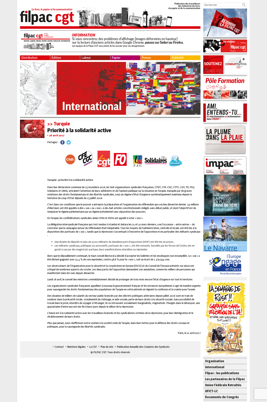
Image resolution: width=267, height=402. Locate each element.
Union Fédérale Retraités (223, 385)
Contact (59, 346)
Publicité (177, 58)
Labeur (86, 58)
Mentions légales (76, 346)
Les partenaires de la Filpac (225, 379)
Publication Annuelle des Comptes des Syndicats (143, 346)
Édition (56, 58)
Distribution (29, 58)
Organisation (214, 361)
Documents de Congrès (222, 397)
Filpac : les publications (222, 373)
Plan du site (106, 346)
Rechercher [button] (244, 5)
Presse (146, 58)
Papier (116, 58)
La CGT (93, 346)
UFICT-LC (211, 391)
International (214, 367)
